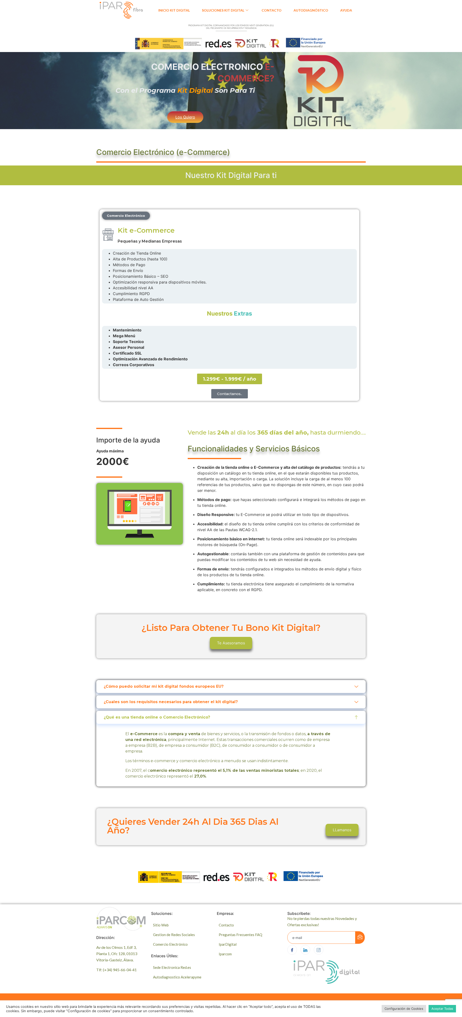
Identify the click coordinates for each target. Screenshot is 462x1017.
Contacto (272, 10)
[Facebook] (292, 950)
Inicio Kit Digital (174, 10)
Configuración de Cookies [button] (404, 1008)
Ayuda (346, 10)
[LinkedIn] (305, 950)
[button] (126, 216)
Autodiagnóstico (311, 10)
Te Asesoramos (231, 643)
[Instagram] (318, 950)
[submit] (360, 937)
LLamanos (342, 829)
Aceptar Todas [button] (442, 1008)
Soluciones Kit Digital (223, 10)
